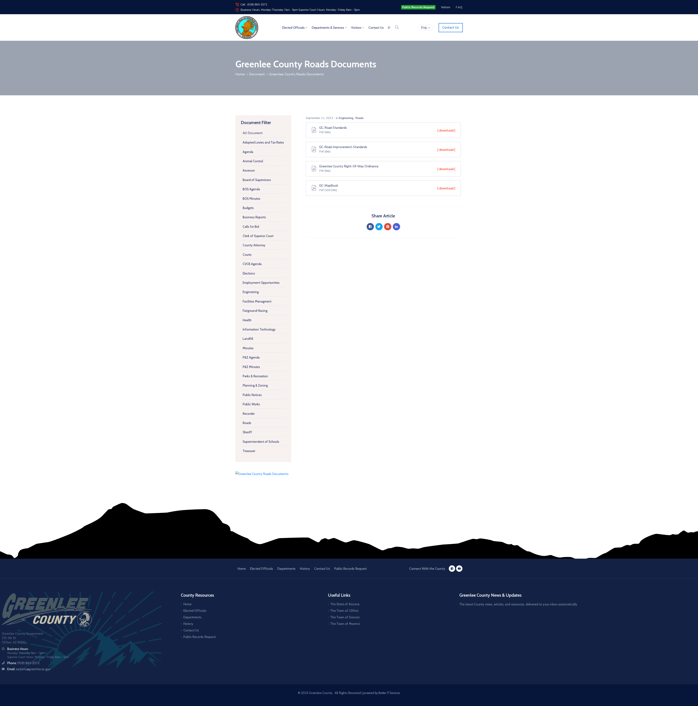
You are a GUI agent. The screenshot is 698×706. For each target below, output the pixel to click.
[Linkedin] (396, 226)
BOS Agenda (251, 189)
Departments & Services (328, 27)
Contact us (376, 27)
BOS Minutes (251, 198)
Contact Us (322, 568)
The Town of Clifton (344, 610)
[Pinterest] (387, 226)
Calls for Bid (251, 226)
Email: (28, 669)
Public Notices (252, 395)
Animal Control (253, 161)
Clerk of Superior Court (258, 236)
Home (240, 74)
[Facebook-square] (452, 568)
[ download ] (446, 130)
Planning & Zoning (255, 385)
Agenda (248, 152)
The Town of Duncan (345, 617)
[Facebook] (370, 226)
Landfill (248, 339)
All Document (253, 133)
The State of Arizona (344, 604)
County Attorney (254, 245)
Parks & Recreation (255, 376)
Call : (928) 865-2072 (253, 4)
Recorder (249, 413)
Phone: (23, 663)
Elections (249, 273)
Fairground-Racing (255, 311)
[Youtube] (459, 568)
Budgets (248, 208)
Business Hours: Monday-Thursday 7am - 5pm (269, 10)
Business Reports (254, 217)
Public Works (251, 404)
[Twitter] (379, 226)
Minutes (248, 348)
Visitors (356, 27)
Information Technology (259, 329)
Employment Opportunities (261, 283)
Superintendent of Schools (261, 442)
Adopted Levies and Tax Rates (263, 142)
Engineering (251, 292)
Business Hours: (17, 649)
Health (247, 320)
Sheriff (247, 432)
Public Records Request (350, 568)
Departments (286, 568)
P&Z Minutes (251, 367)
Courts (247, 254)
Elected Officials (293, 27)
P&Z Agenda (251, 357)
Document (257, 74)
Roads (247, 423)
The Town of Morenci (345, 624)
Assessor (249, 170)
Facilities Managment (257, 301)
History (305, 568)
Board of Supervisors (257, 180)
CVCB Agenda (252, 264)
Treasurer (249, 451)
